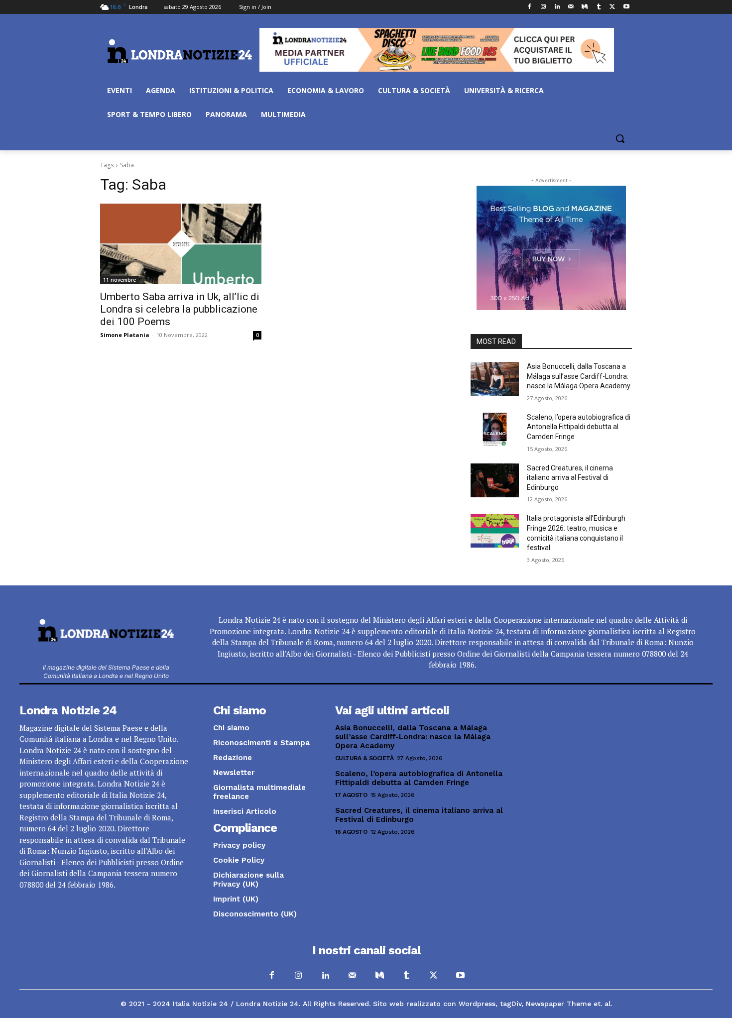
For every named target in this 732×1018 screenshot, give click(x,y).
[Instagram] (543, 7)
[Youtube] (626, 7)
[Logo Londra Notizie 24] (179, 51)
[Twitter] (612, 7)
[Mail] (571, 7)
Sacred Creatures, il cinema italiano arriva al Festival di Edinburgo (570, 477)
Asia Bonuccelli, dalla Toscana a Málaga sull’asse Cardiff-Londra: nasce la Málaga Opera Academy (578, 376)
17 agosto (351, 795)
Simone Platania (124, 335)
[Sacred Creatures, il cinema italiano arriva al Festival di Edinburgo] (495, 480)
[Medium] (585, 7)
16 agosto (351, 831)
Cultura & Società (364, 758)
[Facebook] (529, 7)
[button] (620, 138)
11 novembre (119, 279)
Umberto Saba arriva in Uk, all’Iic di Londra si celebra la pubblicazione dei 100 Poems (179, 309)
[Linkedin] (557, 7)
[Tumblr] (599, 7)
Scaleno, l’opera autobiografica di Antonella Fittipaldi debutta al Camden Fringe (578, 427)
